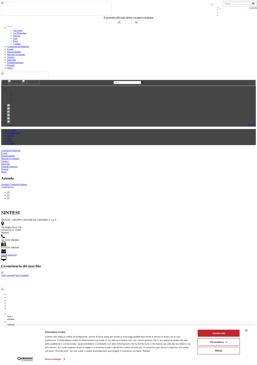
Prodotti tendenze (15, 62)
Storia (10, 68)
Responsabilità (14, 52)
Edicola (16, 36)
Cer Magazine (19, 33)
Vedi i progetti (7, 275)
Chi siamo (18, 30)
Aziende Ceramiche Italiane (14, 184)
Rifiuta (218, 350)
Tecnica (10, 57)
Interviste (11, 60)
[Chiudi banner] (246, 330)
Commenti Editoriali (10, 150)
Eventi (10, 49)
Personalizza (217, 342)
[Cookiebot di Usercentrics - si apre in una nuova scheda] (25, 359)
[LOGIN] (224, 8)
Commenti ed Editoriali (18, 46)
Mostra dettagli (53, 359)
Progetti (10, 65)
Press (15, 41)
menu (9, 27)
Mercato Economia (16, 54)
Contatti (17, 44)
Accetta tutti (218, 333)
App (15, 38)
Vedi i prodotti (21, 275)
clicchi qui (136, 347)
